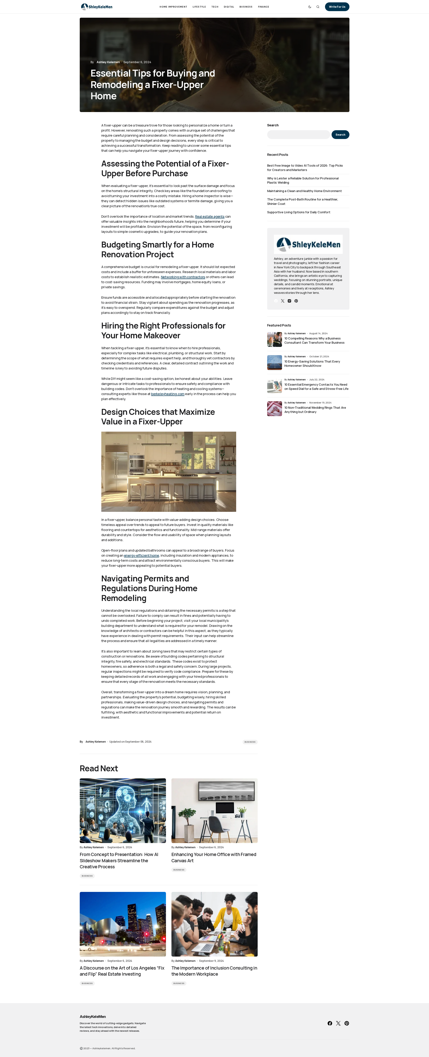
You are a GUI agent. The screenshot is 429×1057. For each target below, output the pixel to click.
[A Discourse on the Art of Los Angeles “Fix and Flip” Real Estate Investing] (123, 924)
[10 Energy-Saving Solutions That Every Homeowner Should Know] (274, 362)
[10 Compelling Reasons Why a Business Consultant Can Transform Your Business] (274, 339)
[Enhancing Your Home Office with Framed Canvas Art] (214, 810)
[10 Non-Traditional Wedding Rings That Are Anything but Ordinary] (274, 408)
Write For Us (337, 7)
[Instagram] (289, 301)
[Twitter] (282, 301)
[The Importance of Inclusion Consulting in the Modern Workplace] (214, 924)
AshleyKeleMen (93, 1016)
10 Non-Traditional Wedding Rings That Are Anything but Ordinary (315, 410)
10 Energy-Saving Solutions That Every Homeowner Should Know (312, 363)
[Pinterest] (296, 301)
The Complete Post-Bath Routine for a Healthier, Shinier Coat (302, 201)
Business (250, 742)
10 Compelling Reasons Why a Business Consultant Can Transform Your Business (314, 340)
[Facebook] (276, 301)
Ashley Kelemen (297, 333)
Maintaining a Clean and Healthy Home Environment (304, 191)
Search (273, 125)
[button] (309, 6)
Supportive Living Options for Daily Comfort (298, 212)
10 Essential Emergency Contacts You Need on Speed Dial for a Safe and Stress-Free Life (316, 386)
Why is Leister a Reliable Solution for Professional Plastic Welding (303, 180)
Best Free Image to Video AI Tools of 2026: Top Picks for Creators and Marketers (305, 167)
